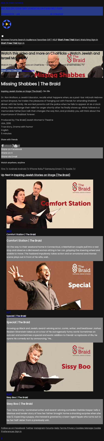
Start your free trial (11, 70)
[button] (2, 36)
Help (57, 428)
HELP (54, 39)
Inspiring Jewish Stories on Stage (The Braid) (21, 91)
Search (22, 39)
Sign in (94, 39)
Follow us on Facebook (13, 428)
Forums (13, 39)
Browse (5, 39)
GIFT (49, 39)
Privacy (71, 428)
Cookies (79, 428)
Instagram (39, 428)
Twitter (29, 428)
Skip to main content (12, 2)
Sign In (21, 43)
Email (17, 145)
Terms (63, 428)
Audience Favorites (36, 39)
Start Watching (82, 39)
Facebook (6, 145)
